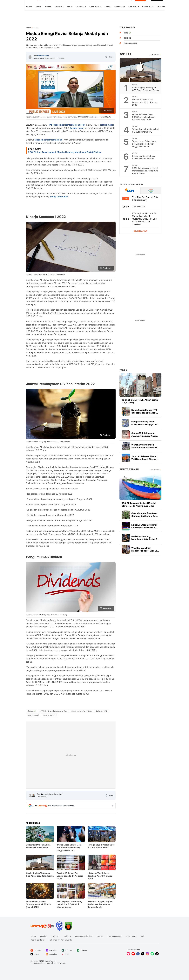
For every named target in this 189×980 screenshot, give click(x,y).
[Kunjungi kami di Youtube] (133, 953)
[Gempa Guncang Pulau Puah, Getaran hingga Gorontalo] (126, 423)
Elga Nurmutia (43, 55)
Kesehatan (95, 6)
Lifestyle (81, 6)
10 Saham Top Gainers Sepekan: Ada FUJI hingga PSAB (100, 876)
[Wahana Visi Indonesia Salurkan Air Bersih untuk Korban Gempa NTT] (126, 446)
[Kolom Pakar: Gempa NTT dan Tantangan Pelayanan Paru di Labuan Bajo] (126, 411)
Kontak (33, 936)
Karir (143, 936)
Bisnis (48, 6)
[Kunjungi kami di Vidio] (128, 953)
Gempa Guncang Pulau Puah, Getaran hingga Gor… (145, 423)
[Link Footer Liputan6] (42, 926)
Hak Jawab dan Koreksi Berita (60, 940)
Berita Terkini (129, 469)
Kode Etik (67, 936)
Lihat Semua (154, 54)
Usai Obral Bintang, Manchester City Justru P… (145, 538)
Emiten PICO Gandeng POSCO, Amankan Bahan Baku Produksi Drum (143, 117)
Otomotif (119, 6)
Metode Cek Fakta (37, 940)
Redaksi (43, 936)
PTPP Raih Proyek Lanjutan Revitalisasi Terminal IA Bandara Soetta (100, 904)
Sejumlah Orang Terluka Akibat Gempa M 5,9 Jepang (140, 401)
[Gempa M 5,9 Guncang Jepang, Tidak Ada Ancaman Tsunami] (126, 434)
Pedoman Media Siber (83, 936)
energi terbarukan (59, 196)
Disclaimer (55, 936)
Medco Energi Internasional (49, 139)
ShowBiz (59, 6)
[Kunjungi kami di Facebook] (138, 953)
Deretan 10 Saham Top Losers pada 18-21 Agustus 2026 (70, 876)
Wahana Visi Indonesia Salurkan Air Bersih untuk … (145, 446)
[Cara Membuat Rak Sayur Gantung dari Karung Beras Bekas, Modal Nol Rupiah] (126, 515)
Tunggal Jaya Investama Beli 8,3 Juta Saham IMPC (101, 846)
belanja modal (107, 124)
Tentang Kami (131, 936)
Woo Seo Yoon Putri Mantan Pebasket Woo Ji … (145, 549)
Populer (125, 54)
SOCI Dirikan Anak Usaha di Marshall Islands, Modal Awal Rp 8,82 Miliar (64, 152)
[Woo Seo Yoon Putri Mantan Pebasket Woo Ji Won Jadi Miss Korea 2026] (126, 549)
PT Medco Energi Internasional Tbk (67, 124)
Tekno (107, 6)
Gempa (123, 370)
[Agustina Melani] (33, 795)
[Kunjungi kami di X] (142, 953)
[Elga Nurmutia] (30, 57)
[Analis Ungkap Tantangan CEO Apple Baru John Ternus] (141, 70)
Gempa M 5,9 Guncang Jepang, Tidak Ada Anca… (144, 434)
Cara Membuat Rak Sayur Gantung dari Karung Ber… (144, 514)
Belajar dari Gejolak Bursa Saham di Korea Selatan (38, 846)
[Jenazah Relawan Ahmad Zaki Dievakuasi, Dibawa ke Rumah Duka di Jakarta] (126, 458)
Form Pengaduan (114, 936)
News (38, 6)
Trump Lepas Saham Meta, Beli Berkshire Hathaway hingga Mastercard (69, 848)
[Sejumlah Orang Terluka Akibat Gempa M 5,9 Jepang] (140, 385)
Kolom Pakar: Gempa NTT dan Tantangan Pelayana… (144, 411)
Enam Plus (148, 6)
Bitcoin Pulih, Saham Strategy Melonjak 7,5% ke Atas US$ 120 (38, 904)
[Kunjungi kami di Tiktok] (157, 953)
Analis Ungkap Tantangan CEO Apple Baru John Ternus (40, 874)
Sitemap (100, 936)
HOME (29, 6)
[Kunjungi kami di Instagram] (147, 953)
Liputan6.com (50, 961)
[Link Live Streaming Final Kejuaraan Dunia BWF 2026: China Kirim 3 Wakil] (126, 526)
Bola (69, 6)
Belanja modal (77, 128)
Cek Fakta (133, 6)
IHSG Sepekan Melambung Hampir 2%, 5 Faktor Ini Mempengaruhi (69, 904)
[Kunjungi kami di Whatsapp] (152, 953)
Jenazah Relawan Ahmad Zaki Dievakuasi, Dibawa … (145, 457)
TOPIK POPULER (127, 27)
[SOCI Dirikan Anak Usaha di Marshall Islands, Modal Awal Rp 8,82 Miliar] (140, 486)
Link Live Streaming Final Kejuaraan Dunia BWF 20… (144, 526)
